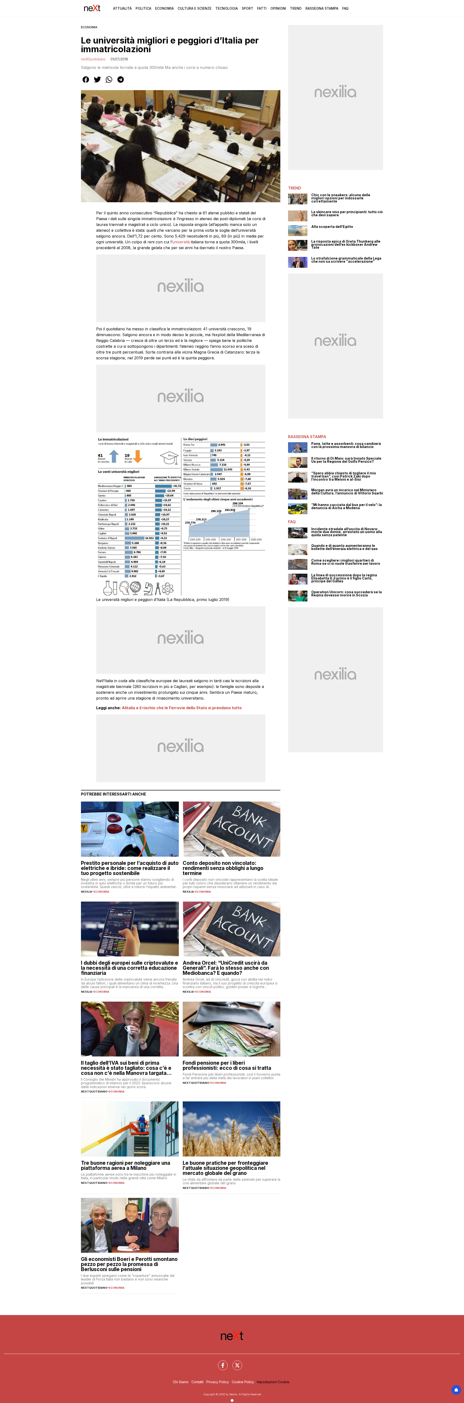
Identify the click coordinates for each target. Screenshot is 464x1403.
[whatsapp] (109, 82)
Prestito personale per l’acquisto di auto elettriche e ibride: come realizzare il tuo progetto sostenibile (130, 868)
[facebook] (86, 82)
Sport (247, 8)
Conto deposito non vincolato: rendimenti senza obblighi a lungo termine (223, 868)
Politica (143, 8)
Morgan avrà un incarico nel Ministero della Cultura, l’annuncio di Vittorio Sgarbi (347, 492)
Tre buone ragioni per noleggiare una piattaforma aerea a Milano (125, 1165)
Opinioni (278, 8)
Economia (164, 8)
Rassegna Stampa (321, 8)
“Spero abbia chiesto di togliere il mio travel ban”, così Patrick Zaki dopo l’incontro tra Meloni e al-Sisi (343, 476)
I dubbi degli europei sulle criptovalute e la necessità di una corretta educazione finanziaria (129, 968)
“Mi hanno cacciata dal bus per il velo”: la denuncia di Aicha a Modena (346, 506)
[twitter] (97, 82)
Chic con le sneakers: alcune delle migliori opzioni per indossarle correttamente (340, 198)
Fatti (262, 8)
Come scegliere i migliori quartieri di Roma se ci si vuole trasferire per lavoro (345, 562)
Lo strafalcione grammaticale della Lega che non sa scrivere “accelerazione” (346, 260)
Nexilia (86, 891)
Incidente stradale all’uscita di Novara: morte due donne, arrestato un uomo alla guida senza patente (346, 532)
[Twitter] (234, 1362)
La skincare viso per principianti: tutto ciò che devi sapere (347, 213)
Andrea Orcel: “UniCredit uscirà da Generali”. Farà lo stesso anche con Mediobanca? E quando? (226, 968)
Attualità (122, 8)
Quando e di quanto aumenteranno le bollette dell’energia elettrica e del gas (344, 547)
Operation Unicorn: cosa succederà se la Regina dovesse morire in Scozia (346, 594)
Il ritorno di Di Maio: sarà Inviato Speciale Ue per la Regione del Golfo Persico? (346, 460)
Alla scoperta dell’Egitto (332, 226)
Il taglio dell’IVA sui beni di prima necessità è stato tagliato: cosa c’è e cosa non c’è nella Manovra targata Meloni (126, 1068)
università (181, 241)
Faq (345, 8)
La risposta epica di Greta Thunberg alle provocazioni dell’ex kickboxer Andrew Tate (345, 244)
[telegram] (120, 82)
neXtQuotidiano (93, 59)
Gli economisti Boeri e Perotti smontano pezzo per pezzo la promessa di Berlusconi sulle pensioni (129, 1264)
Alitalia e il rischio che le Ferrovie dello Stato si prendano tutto (182, 707)
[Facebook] (220, 1362)
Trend (296, 8)
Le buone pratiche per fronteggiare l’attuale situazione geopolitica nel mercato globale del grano (225, 1168)
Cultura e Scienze (194, 8)
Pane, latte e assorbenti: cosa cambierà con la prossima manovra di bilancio (346, 445)
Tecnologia (226, 8)
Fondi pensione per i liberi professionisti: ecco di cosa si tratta (227, 1065)
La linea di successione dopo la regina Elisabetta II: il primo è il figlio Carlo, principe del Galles (344, 578)
